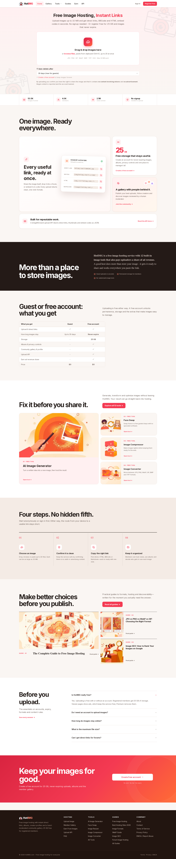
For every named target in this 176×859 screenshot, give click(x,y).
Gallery (48, 4)
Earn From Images (70, 829)
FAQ (65, 836)
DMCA (154, 855)
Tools (57, 4)
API (83, 4)
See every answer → (27, 717)
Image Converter (94, 836)
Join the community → (124, 204)
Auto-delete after (45, 69)
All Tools (91, 840)
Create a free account (46, 77)
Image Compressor (95, 832)
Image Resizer (93, 829)
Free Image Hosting (119, 821)
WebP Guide (117, 832)
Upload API (68, 832)
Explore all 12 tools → (114, 405)
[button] (88, 48)
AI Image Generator (95, 821)
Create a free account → (125, 170)
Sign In (137, 4)
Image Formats (117, 829)
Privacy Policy (142, 832)
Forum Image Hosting (120, 840)
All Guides (116, 843)
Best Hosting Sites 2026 (121, 825)
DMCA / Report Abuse (144, 836)
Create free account (131, 777)
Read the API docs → (146, 221)
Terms (142, 855)
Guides (68, 4)
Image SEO (116, 836)
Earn (76, 4)
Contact (139, 825)
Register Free (150, 4)
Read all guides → (112, 604)
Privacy (148, 855)
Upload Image (69, 821)
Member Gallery (70, 825)
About (138, 821)
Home (39, 4)
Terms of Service (143, 829)
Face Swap (92, 825)
